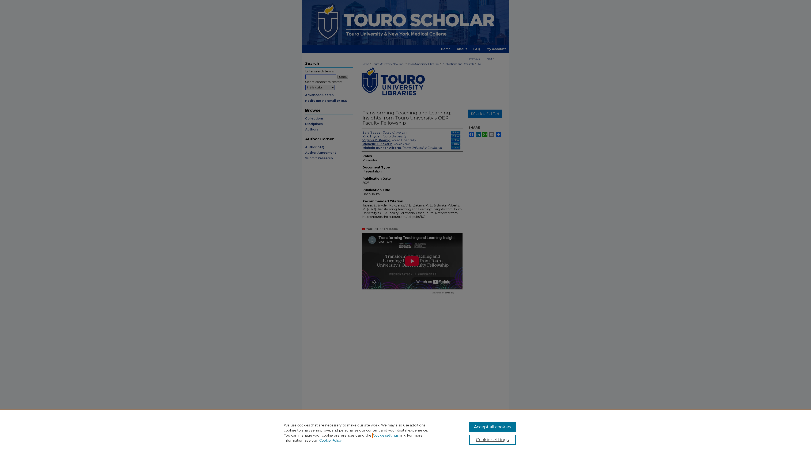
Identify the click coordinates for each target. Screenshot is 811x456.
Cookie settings (386, 435)
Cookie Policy (330, 440)
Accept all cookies (492, 426)
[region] (405, 433)
